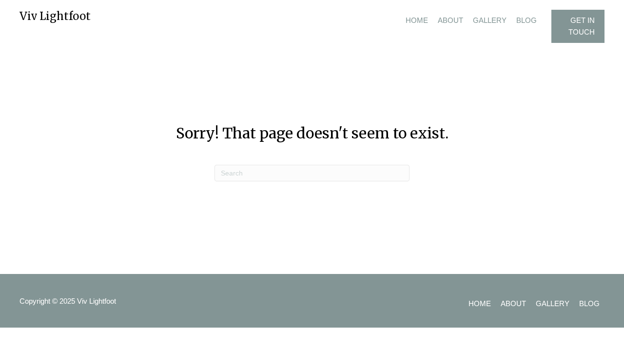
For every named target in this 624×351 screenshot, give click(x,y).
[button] (577, 26)
